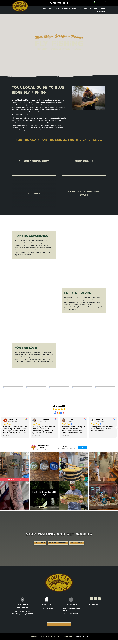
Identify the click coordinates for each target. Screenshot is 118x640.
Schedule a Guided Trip (57, 543)
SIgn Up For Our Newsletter (59, 624)
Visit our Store (77, 543)
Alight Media (82, 636)
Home (45, 8)
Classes (74, 8)
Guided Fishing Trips (63, 8)
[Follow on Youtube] (99, 598)
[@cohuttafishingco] (33, 447)
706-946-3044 (60, 3)
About (51, 8)
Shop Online (100, 11)
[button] (116, 427)
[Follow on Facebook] (91, 598)
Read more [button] (7, 435)
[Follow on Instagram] (95, 598)
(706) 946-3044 (47, 609)
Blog (103, 8)
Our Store (83, 8)
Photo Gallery (94, 8)
